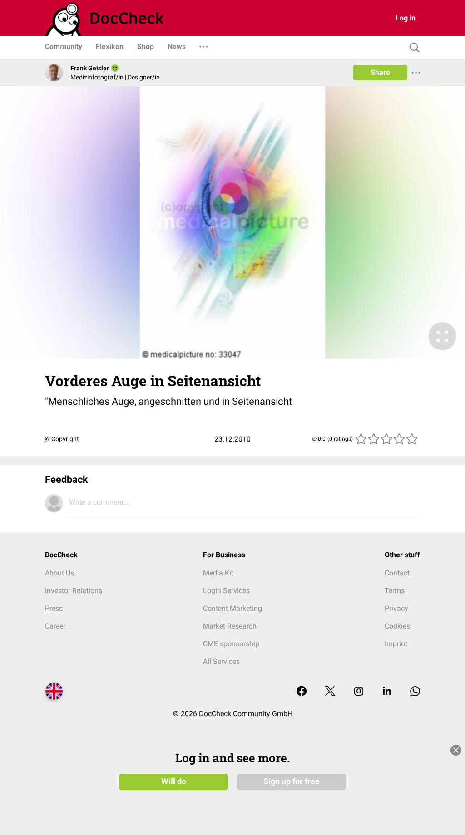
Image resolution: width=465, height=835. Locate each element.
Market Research (230, 626)
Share (380, 72)
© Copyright (62, 438)
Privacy (396, 608)
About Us (59, 573)
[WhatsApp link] (415, 692)
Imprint (396, 643)
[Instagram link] (359, 692)
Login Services (226, 590)
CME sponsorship (231, 643)
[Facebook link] (302, 692)
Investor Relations (73, 590)
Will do (173, 781)
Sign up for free (291, 781)
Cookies (397, 626)
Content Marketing (232, 608)
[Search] (412, 47)
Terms (395, 590)
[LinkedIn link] (387, 692)
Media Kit (218, 573)
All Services (221, 661)
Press (54, 608)
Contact (397, 573)
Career (55, 626)
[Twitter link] (330, 692)
